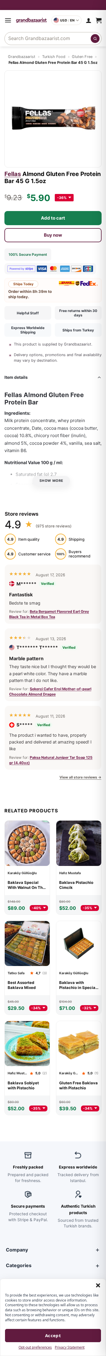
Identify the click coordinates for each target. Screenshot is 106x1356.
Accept (53, 1335)
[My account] (89, 20)
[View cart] (99, 20)
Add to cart (53, 218)
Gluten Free (82, 56)
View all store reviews (80, 777)
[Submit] (95, 38)
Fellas (12, 173)
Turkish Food (53, 56)
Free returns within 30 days (78, 312)
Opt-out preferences (35, 1347)
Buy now (53, 235)
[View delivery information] (53, 5)
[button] (98, 1285)
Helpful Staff (28, 313)
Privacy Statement (70, 1347)
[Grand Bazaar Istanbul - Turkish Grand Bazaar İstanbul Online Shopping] (31, 20)
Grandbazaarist (21, 56)
